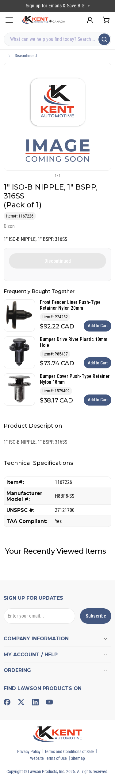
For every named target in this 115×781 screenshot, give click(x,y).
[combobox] (57, 39)
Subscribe (96, 616)
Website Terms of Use (48, 758)
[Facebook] (7, 702)
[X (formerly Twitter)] (21, 702)
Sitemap (78, 758)
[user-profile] (90, 20)
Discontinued (26, 55)
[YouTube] (49, 702)
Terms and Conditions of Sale (69, 751)
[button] (47, 175)
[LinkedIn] (35, 702)
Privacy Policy (28, 751)
